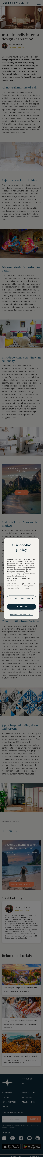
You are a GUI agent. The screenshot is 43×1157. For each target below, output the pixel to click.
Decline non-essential (21, 598)
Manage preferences (21, 615)
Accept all (21, 606)
